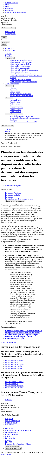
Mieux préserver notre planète (20, 68)
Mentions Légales (11, 432)
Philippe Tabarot (15, 104)
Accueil (8, 129)
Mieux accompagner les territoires (21, 60)
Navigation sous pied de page (15, 12)
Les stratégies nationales (14, 114)
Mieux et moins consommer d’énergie (23, 74)
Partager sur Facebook (13, 193)
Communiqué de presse (13, 186)
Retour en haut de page (9, 342)
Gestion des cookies (12, 446)
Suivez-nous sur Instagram (14, 364)
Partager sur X (10, 197)
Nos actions (10, 58)
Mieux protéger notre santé (19, 72)
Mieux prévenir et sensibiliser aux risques (24, 70)
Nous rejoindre (10, 34)
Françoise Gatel (15, 102)
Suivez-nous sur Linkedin (14, 366)
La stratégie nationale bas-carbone (21, 116)
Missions (13, 88)
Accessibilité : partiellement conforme (18, 430)
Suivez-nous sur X (11, 363)
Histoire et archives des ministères (21, 96)
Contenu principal (11, 3)
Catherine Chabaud (16, 108)
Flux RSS (8, 442)
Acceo (7, 436)
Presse (7, 131)
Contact (8, 440)
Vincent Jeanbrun (16, 106)
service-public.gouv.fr (12, 421)
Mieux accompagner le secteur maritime (23, 82)
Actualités (8, 54)
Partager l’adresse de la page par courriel (19, 199)
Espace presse (10, 32)
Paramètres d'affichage (13, 448)
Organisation (14, 90)
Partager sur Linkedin (12, 195)
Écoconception (10, 438)
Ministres (9, 98)
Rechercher (9, 10)
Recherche (9, 8)
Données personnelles (12, 434)
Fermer (4, 37)
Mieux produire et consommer (20, 66)
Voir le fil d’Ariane (7, 126)
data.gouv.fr (9, 425)
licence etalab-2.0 (7, 454)
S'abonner (8, 400)
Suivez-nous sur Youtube (13, 368)
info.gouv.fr (9, 419)
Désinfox (8, 56)
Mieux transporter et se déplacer (21, 64)
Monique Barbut (15, 100)
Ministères (9, 86)
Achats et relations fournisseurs (20, 94)
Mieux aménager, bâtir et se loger (21, 62)
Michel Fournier (15, 112)
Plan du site (9, 428)
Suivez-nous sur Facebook (14, 361)
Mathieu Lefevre (15, 110)
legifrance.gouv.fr (11, 423)
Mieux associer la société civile (20, 80)
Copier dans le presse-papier (15, 201)
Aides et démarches (12, 84)
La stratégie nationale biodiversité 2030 (23, 122)
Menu (7, 5)
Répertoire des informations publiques (18, 444)
